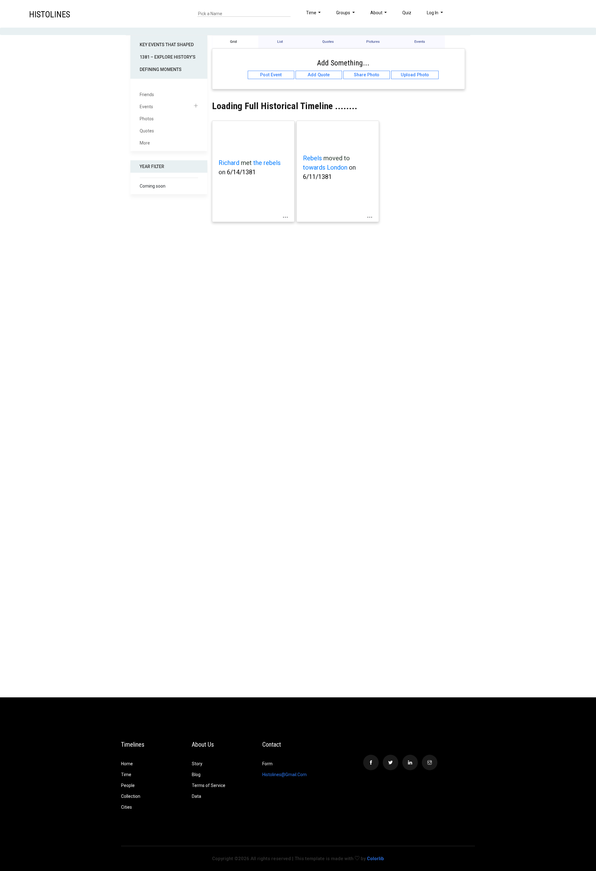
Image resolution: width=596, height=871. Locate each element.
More (145, 142)
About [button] (376, 12)
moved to (336, 158)
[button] (566, 13)
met (246, 163)
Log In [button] (433, 12)
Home (127, 763)
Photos (147, 118)
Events (146, 106)
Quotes (147, 130)
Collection (130, 796)
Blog (196, 774)
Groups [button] (343, 12)
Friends (147, 94)
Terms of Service (208, 785)
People (128, 785)
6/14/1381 (241, 172)
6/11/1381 (317, 176)
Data (196, 796)
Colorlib (375, 858)
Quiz (406, 12)
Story (197, 763)
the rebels (267, 163)
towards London (325, 167)
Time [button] (311, 12)
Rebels (312, 158)
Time (126, 774)
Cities (126, 807)
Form (267, 763)
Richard (229, 163)
